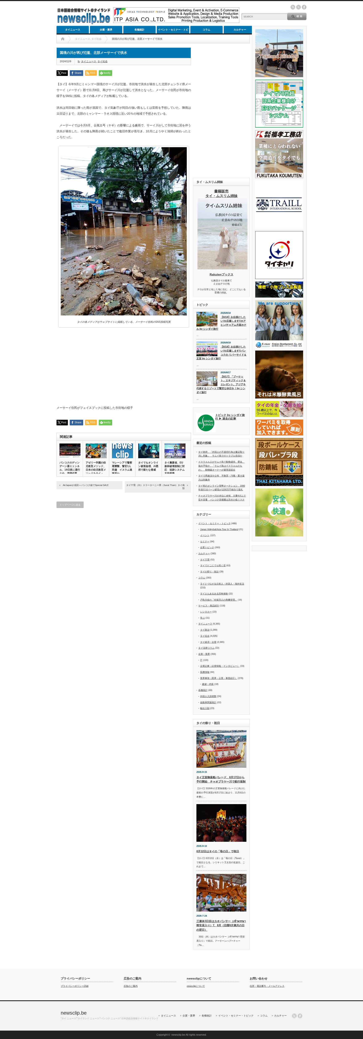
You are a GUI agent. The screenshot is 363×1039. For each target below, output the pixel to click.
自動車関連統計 (208, 702)
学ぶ (202, 618)
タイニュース (72, 29)
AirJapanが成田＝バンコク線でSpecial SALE (86, 485)
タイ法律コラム (206, 648)
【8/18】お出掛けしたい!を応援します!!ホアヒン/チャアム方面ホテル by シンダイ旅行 (221, 323)
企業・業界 (106, 29)
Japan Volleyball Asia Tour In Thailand (219, 529)
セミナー (204, 541)
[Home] (62, 39)
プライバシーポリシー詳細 (74, 986)
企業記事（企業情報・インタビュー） (219, 666)
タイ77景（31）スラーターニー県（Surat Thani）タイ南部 (155, 487)
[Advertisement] (221, 111)
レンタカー (206, 611)
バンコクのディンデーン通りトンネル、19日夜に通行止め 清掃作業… (69, 468)
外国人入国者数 (208, 696)
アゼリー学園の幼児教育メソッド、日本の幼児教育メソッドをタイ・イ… (96, 469)
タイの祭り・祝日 (209, 571)
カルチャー (240, 29)
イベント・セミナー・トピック (173, 30)
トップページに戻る (70, 504)
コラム (206, 29)
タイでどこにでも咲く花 (213, 565)
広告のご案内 (131, 986)
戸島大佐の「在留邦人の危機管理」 (218, 599)
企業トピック (207, 547)
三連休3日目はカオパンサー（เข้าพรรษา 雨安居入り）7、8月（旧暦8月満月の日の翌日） (221, 926)
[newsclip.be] (84, 23)
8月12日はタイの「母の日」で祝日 (217, 851)
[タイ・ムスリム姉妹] (222, 268)
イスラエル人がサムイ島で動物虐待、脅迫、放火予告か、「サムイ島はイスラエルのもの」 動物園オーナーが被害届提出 (221, 466)
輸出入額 (204, 708)
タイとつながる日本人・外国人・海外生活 (222, 583)
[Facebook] (300, 1016)
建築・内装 (208, 684)
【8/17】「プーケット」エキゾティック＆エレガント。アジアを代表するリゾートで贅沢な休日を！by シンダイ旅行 (221, 384)
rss (293, 7)
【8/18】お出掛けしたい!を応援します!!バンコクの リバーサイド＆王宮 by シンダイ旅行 (221, 352)
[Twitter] (294, 1016)
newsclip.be (74, 1013)
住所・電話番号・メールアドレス (267, 986)
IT (201, 660)
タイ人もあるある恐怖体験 (214, 593)
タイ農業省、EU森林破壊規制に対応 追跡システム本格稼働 (174, 468)
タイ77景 (205, 559)
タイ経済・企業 (208, 642)
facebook (304, 7)
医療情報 (204, 672)
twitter (298, 7)
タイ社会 (102, 61)
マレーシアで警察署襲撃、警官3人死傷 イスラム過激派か (122, 468)
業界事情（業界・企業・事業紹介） (218, 678)
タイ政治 (204, 630)
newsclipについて (196, 986)
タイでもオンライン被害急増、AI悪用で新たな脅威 (148, 466)
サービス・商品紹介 (208, 605)
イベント (204, 535)
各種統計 (139, 29)
